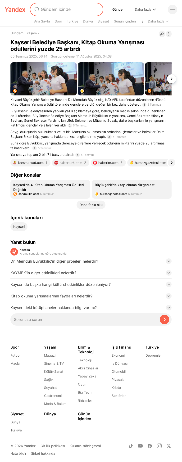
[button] (91, 262)
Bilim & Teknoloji (86, 349)
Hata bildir (18, 453)
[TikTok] (131, 446)
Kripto (116, 388)
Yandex (30, 446)
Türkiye (72, 21)
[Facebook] (150, 446)
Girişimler (85, 400)
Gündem (118, 9)
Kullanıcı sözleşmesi (85, 446)
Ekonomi (118, 355)
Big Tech (84, 392)
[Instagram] (159, 446)
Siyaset (103, 21)
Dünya (88, 21)
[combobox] (66, 9)
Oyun (82, 384)
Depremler (154, 355)
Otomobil (119, 371)
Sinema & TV (54, 363)
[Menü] (172, 9)
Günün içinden (125, 21)
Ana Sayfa (42, 21)
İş (142, 21)
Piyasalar (119, 379)
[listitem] (50, 189)
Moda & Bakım (55, 404)
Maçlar (15, 363)
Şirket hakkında (43, 453)
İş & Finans (121, 347)
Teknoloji (84, 360)
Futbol (15, 355)
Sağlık (49, 379)
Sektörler (119, 396)
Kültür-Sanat (53, 371)
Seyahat (50, 388)
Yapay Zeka (87, 376)
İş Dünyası (119, 363)
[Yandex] (15, 9)
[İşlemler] (169, 34)
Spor (58, 21)
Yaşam (32, 33)
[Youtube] (140, 446)
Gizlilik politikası (53, 446)
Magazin (50, 355)
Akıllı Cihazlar (88, 368)
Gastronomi (53, 396)
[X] (169, 446)
